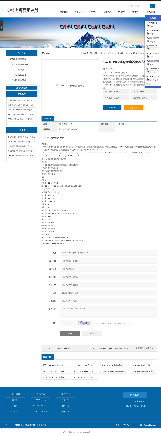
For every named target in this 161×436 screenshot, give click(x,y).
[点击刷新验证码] (84, 323)
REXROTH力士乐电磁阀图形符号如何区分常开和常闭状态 (21, 142)
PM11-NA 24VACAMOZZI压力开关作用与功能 (21, 114)
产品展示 (93, 12)
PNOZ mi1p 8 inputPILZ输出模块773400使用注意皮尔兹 (85, 371)
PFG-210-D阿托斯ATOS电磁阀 (41, 406)
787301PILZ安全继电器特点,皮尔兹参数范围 (114, 365)
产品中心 (102, 53)
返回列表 (149, 348)
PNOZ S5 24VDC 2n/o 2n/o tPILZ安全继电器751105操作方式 (114, 371)
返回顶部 (139, 348)
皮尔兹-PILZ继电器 (18, 59)
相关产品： (48, 357)
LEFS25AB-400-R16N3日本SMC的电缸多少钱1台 (116, 348)
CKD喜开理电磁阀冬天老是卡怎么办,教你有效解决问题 (21, 146)
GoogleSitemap (149, 425)
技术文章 (122, 12)
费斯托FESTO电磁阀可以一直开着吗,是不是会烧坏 (21, 137)
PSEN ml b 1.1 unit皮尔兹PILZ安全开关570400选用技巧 (85, 365)
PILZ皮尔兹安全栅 (19, 75)
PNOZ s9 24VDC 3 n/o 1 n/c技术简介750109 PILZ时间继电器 (85, 377)
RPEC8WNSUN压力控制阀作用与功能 (21, 119)
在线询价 (112, 108)
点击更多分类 (21, 88)
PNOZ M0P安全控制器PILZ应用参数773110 (144, 365)
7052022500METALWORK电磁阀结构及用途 (21, 100)
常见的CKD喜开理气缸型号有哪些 (21, 151)
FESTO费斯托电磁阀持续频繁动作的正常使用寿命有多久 (21, 156)
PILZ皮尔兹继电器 (19, 80)
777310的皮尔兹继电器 (61, 348)
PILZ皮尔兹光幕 (18, 70)
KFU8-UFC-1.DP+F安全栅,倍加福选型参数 (41, 412)
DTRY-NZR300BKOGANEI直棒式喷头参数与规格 (21, 110)
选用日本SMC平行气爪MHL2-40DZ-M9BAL (21, 105)
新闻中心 (107, 12)
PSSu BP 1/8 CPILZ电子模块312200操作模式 (55, 377)
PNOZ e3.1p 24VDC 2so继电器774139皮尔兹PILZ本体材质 (55, 371)
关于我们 (78, 12)
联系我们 (151, 12)
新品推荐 (22, 94)
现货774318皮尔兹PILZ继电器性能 (55, 365)
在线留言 (136, 12)
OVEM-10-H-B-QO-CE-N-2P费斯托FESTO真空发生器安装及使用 (41, 400)
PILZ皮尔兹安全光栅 (20, 65)
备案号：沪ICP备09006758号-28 (129, 425)
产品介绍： (48, 118)
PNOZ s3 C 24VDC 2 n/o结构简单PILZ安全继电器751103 (144, 371)
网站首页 (64, 12)
